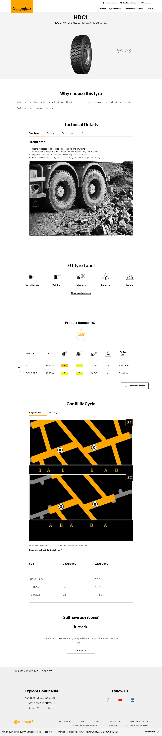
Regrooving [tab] (35, 413)
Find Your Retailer (130, 3)
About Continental (40, 708)
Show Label (123, 366)
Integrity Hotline (63, 722)
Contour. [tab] (85, 133)
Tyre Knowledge (115, 9)
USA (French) (111, 732)
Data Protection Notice (138, 722)
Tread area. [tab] (34, 133)
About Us (150, 9)
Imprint (97, 722)
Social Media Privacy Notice (85, 726)
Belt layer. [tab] (51, 133)
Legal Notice (114, 722)
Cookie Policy (111, 726)
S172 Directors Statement (137, 726)
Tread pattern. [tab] (68, 133)
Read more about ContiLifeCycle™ (45, 550)
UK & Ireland (145, 3)
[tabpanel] (81, 186)
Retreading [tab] (52, 413)
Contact (82, 722)
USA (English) (98, 732)
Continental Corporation (40, 697)
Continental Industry (40, 703)
